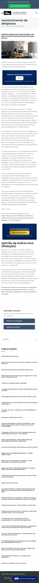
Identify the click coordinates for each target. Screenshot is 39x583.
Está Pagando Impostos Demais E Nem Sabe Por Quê (18, 396)
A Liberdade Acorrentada (9, 356)
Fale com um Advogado (14, 321)
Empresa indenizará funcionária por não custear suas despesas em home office (17, 36)
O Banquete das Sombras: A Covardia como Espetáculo (16, 556)
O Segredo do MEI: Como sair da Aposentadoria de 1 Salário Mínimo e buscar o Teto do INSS (18, 433)
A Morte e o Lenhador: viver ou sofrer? (13, 563)
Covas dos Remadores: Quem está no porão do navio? (19, 447)
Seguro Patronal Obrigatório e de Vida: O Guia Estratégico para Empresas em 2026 (16, 461)
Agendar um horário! (13, 327)
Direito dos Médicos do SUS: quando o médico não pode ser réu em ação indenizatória (18, 549)
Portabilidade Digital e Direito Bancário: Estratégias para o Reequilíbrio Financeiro (18, 541)
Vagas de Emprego (10, 578)
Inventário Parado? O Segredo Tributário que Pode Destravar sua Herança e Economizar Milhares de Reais (18, 490)
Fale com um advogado (19, 6)
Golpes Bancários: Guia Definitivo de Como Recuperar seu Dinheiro (19, 403)
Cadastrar (19, 78)
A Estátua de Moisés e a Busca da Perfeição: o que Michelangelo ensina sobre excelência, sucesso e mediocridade (18, 425)
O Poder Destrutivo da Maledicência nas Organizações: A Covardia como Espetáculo (16, 519)
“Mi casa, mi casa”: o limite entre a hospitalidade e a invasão (18, 410)
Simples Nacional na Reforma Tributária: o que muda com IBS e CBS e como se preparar (19, 511)
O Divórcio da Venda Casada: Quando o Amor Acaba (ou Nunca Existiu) (19, 476)
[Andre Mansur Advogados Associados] (14, 13)
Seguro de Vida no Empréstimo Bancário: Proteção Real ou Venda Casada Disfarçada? (18, 468)
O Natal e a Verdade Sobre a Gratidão (14, 383)
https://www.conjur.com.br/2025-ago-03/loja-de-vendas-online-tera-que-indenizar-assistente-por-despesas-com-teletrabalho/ (17, 218)
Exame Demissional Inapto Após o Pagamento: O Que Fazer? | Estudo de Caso (19, 376)
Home (4, 26)
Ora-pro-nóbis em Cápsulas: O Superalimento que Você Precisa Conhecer (18, 534)
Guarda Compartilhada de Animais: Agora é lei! (17, 370)
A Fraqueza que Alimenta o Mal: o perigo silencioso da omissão (19, 389)
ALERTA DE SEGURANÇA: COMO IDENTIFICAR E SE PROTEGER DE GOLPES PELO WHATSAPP (16, 440)
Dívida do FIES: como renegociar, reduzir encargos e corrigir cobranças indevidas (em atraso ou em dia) (18, 498)
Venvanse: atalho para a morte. (12, 417)
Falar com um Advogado (19, 232)
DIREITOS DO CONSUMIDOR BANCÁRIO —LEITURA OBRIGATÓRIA (17, 454)
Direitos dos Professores (9, 483)
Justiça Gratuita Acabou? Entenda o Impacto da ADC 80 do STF (19, 363)
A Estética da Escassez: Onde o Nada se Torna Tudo (18, 505)
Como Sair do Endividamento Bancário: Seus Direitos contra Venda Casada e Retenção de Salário (19, 526)
